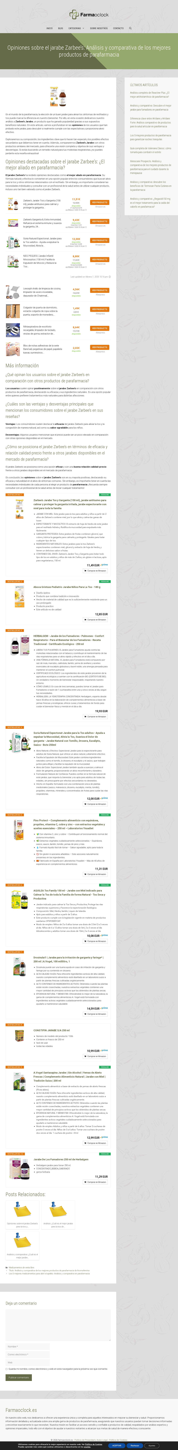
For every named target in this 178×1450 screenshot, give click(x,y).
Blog (60, 28)
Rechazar (135, 1445)
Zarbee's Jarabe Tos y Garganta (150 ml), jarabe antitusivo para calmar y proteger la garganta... (41, 204)
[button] (130, 28)
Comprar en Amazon (96, 571)
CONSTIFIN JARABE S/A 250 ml (52, 1030)
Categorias (75, 28)
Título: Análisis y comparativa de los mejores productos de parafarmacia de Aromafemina (49, 1270)
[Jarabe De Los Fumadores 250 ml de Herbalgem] (19, 1169)
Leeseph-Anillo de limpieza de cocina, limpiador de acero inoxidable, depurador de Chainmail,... (42, 292)
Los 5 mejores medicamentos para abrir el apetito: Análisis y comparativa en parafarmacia (49, 1274)
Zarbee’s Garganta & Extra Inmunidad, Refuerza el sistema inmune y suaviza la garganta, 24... (42, 223)
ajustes (87, 1447)
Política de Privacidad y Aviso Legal (91, 1440)
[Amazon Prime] (104, 565)
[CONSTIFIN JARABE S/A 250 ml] (19, 1035)
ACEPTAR (116, 1445)
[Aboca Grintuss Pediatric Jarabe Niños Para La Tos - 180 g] (19, 596)
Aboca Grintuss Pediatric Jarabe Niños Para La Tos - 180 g (67, 587)
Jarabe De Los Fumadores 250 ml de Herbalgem (61, 1159)
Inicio (49, 28)
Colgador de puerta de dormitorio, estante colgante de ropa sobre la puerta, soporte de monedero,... (40, 311)
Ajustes (152, 1445)
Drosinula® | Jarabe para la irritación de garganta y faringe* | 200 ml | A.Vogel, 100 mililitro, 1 (68, 959)
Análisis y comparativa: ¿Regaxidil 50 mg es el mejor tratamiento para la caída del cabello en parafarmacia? (150, 202)
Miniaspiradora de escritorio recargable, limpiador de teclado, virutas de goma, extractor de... (39, 330)
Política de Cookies (118, 1440)
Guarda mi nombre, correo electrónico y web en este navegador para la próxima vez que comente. (58, 1368)
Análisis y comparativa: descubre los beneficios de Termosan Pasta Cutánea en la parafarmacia (150, 185)
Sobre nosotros (99, 28)
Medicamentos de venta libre (21, 1267)
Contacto (118, 28)
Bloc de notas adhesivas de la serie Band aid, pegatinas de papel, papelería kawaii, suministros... (42, 349)
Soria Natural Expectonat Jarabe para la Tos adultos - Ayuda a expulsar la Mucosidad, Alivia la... (42, 242)
